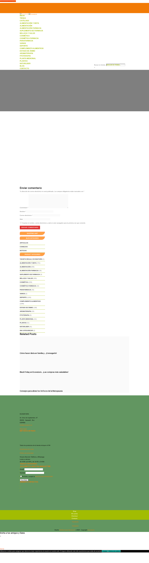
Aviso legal (23, 429)
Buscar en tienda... (100, 65)
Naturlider (25, 63)
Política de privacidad (26, 453)
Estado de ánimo (27, 51)
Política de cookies (114, 551)
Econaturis (91, 530)
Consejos (24, 247)
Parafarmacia (26, 41)
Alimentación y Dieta (29, 23)
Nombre (23, 211)
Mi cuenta (23, 7)
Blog (22, 66)
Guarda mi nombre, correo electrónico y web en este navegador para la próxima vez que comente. (54, 223)
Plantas (24, 61)
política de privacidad (44, 476)
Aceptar (104, 551)
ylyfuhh (70, 93)
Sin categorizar (26, 330)
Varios (23, 43)
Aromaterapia (26, 53)
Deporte (24, 46)
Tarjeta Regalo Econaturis (31, 259)
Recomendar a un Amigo (8, 1)
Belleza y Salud (27, 33)
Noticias (23, 250)
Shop (74, 511)
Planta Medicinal (28, 58)
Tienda (23, 18)
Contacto (24, 68)
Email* (22, 469)
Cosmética (25, 36)
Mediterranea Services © (67, 530)
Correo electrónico (26, 215)
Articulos (24, 243)
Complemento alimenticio (31, 48)
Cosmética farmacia (29, 38)
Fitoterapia (25, 56)
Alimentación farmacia (30, 28)
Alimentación (26, 26)
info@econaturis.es (26, 425)
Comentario (24, 207)
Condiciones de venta (27, 449)
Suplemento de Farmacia (31, 31)
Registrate (3, 546)
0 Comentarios (79, 93)
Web (21, 219)
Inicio (22, 15)
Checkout (22, 9)
